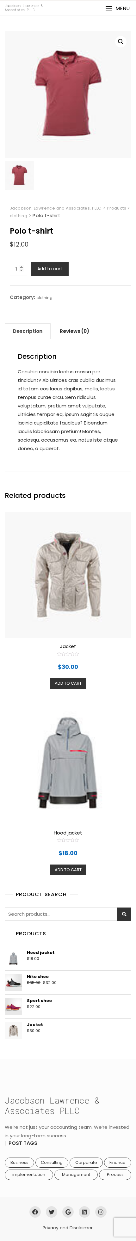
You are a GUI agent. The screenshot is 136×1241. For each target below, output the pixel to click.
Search (124, 914)
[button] (117, 8)
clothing (44, 297)
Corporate (86, 1162)
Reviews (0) (74, 331)
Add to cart (49, 269)
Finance (117, 1162)
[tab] (28, 331)
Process (115, 1174)
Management (76, 1174)
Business (19, 1162)
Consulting (52, 1162)
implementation (28, 1174)
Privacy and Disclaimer (68, 1228)
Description (27, 331)
